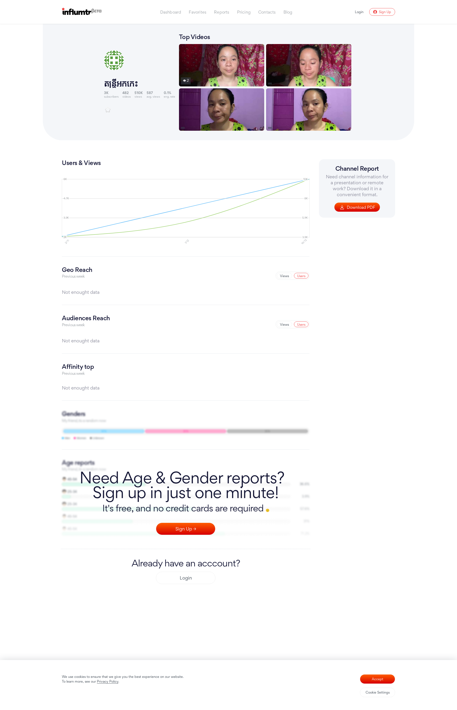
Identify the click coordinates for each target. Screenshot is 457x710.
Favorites (197, 12)
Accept (377, 679)
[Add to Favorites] (108, 110)
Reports (221, 12)
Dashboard (170, 12)
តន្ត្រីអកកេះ (121, 83)
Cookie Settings (378, 692)
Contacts (267, 12)
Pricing (244, 12)
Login (186, 578)
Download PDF (361, 207)
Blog (288, 12)
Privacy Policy (107, 681)
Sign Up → (185, 529)
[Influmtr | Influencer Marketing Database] (81, 12)
